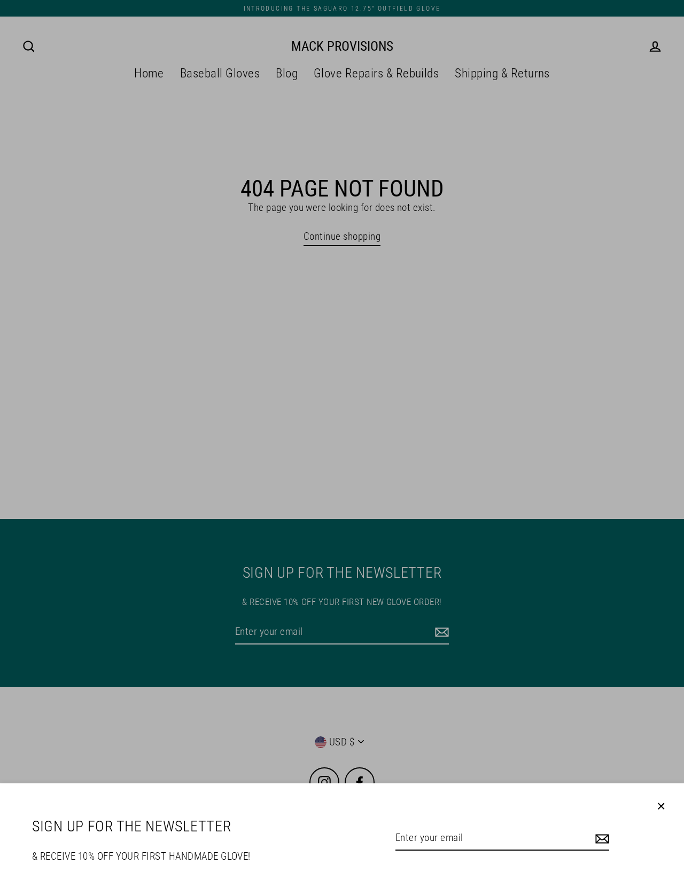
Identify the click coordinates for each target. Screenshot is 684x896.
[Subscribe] (600, 838)
